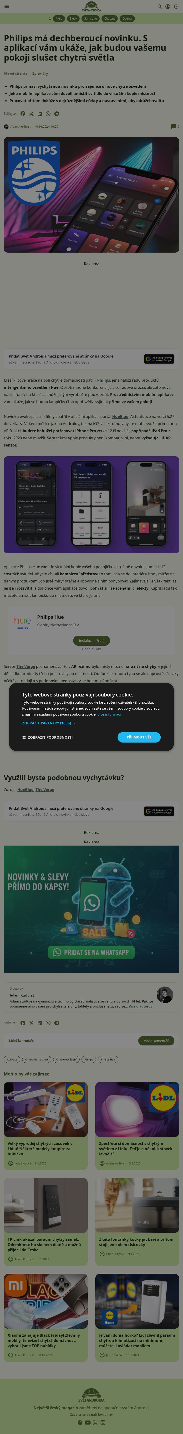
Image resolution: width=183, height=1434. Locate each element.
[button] (91, 723)
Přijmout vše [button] (139, 737)
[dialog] (91, 717)
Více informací (109, 714)
